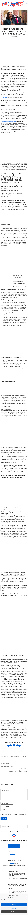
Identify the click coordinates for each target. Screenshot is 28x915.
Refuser (14, 908)
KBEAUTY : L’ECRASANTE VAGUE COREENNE (14, 856)
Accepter (14, 904)
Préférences (14, 911)
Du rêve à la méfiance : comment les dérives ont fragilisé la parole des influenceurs (16, 874)
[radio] (8, 745)
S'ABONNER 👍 (14, 846)
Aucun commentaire (15, 756)
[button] (26, 896)
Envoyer (4, 818)
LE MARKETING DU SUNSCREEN (14, 860)
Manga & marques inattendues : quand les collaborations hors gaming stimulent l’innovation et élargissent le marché (17, 886)
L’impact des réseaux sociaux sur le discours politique (14, 865)
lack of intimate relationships (8, 121)
